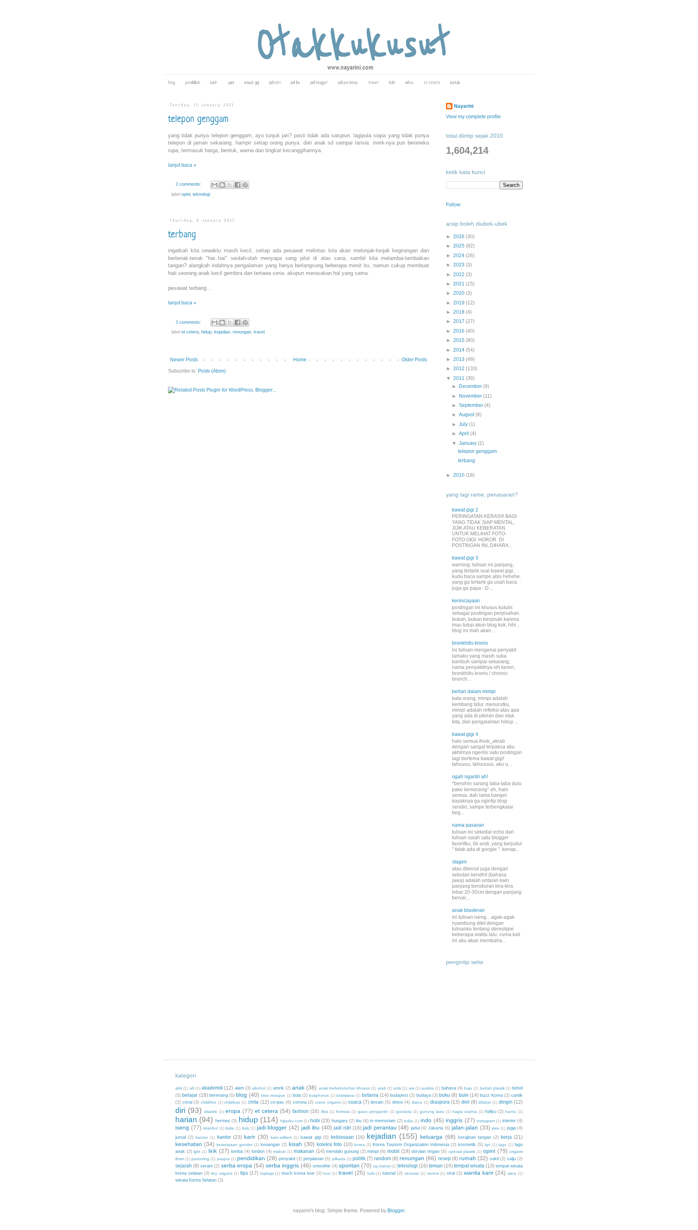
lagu (502, 1144)
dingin (506, 1102)
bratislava (345, 1095)
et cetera (432, 82)
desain (376, 1102)
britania (370, 1095)
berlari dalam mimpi (474, 691)
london (258, 1151)
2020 (459, 293)
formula (343, 1111)
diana (417, 1102)
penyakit (287, 1158)
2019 (459, 303)
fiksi (324, 1111)
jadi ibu (295, 82)
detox (397, 1102)
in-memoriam (382, 1120)
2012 (459, 368)
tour (326, 1173)
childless (232, 1102)
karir (213, 82)
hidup (206, 331)
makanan (304, 1151)
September (471, 405)
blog (171, 82)
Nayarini (463, 106)
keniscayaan (466, 600)
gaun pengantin (373, 1111)
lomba (237, 1151)
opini (231, 82)
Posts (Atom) (212, 371)
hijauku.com (291, 1121)
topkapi (267, 1173)
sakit (494, 1158)
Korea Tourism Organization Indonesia (411, 1144)
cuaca (355, 1102)
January (468, 443)
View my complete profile (473, 116)
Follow (453, 204)
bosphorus (319, 1095)
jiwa (495, 1128)
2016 (459, 331)
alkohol (258, 1088)
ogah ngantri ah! (470, 776)
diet (465, 1102)
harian (186, 1119)
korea (359, 1144)
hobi (392, 82)
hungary (340, 1120)
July (464, 424)
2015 (459, 340)
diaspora (440, 1102)
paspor (223, 1159)
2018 (459, 312)
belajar (190, 1095)
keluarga (431, 1137)
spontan (349, 1165)
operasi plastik (461, 1151)
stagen (459, 862)
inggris (454, 1120)
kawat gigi (251, 82)
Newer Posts (184, 360)
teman (436, 1166)
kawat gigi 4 (465, 734)
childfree (209, 1102)
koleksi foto (329, 1144)
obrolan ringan (425, 1151)
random (382, 1158)
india (408, 1121)
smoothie (321, 1165)
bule (464, 1095)
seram (206, 1165)
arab (382, 1088)
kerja (506, 1137)
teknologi (201, 194)
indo (425, 1120)
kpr (487, 1144)
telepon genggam (198, 120)
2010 (459, 475)
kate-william (281, 1137)
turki (371, 1173)
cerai (187, 1102)
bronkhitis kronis (470, 643)
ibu (359, 1120)
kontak (455, 82)
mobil (393, 1151)
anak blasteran (468, 910)
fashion (300, 1111)
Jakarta (435, 1127)
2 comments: (189, 184)
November (471, 396)
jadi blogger (319, 82)
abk (178, 1088)
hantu (510, 1111)
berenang (218, 1095)
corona (300, 1102)
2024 (459, 255)
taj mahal (381, 1166)
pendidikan (192, 82)
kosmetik (467, 1144)
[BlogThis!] (222, 185)
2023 (459, 265)
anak (298, 1087)
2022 (459, 274)
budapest (399, 1095)
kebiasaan (342, 1137)
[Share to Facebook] (237, 185)
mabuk (279, 1151)
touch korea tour (298, 1173)
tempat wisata (469, 1166)
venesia (411, 1173)
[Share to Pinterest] (245, 185)
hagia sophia (464, 1111)
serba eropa (236, 1165)
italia (229, 1128)
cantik (517, 1095)
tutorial (389, 1173)
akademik (212, 1088)
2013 (459, 359)
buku (444, 1095)
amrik (278, 1087)
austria (427, 1088)
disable (210, 1111)
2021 (459, 284)
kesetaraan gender (234, 1144)
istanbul (210, 1128)
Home (300, 360)
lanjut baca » (182, 165)
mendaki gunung (342, 1151)
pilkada (338, 1159)
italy (245, 1128)
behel (517, 1087)
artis (397, 1088)
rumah (467, 1158)
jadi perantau (348, 82)
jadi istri (274, 82)
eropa (232, 1111)
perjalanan (313, 1158)
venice (433, 1173)
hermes (222, 1120)
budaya (423, 1095)
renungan (242, 331)
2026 (459, 236)
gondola (404, 1111)
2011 (459, 378)
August (467, 414)
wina (512, 1173)
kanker (202, 1137)
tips (244, 1173)
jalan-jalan (465, 1127)
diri (180, 1110)
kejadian (222, 331)
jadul (415, 1127)
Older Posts (414, 360)
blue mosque (273, 1095)
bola (297, 1095)
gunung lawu (432, 1111)
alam (239, 1087)
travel (373, 82)
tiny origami (221, 1173)
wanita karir (479, 1172)
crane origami (328, 1102)
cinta (253, 1102)
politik (359, 1158)
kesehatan (188, 1144)
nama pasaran (468, 825)
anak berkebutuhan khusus (344, 1088)
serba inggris (282, 1165)
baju (468, 1088)
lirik (212, 1151)
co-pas (277, 1102)
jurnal (180, 1137)
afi (192, 1088)
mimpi (372, 1151)
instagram (486, 1121)
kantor (224, 1137)
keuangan (270, 1144)
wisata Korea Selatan (196, 1180)
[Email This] (214, 185)
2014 (459, 350)
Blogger (395, 1210)
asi (411, 1088)
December (471, 386)
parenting (200, 1159)
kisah (295, 1144)
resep (444, 1158)
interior (509, 1120)
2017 (459, 321)
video (409, 82)
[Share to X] (230, 185)
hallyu (490, 1111)
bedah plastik (492, 1088)
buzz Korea (491, 1095)
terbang (182, 235)
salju (511, 1158)
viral (451, 1173)
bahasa (449, 1087)
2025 (459, 246)
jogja (511, 1127)
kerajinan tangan (474, 1137)
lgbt (196, 1151)
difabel (484, 1102)
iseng (182, 1127)
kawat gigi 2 (465, 510)
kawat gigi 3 (465, 558)
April (464, 433)
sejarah (183, 1166)
